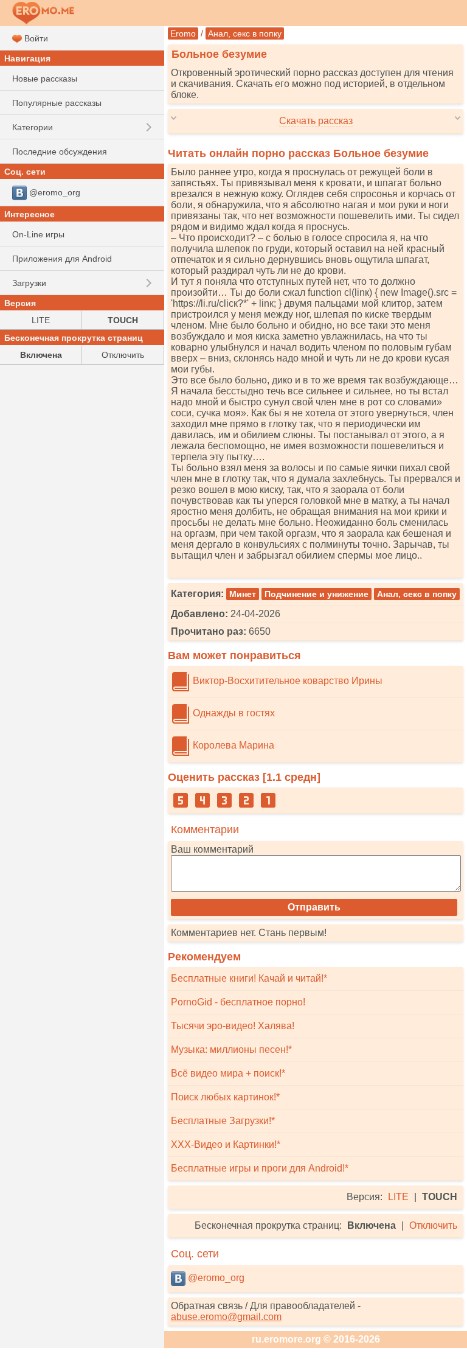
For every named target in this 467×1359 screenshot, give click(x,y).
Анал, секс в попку (245, 33)
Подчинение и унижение (316, 594)
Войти (35, 38)
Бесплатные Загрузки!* (223, 1121)
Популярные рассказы (57, 103)
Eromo (183, 33)
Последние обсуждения (59, 151)
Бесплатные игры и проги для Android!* (259, 1168)
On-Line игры (38, 234)
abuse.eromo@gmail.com (226, 1317)
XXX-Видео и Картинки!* (225, 1144)
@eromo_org (214, 1278)
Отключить (433, 1225)
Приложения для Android (62, 259)
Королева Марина (232, 745)
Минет (242, 594)
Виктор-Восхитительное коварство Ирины (286, 681)
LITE (398, 1197)
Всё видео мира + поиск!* (228, 1073)
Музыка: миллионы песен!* (231, 1049)
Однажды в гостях (232, 713)
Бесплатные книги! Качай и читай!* (249, 978)
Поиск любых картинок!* (225, 1097)
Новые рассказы (44, 78)
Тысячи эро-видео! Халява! (232, 1026)
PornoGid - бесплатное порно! (238, 1002)
